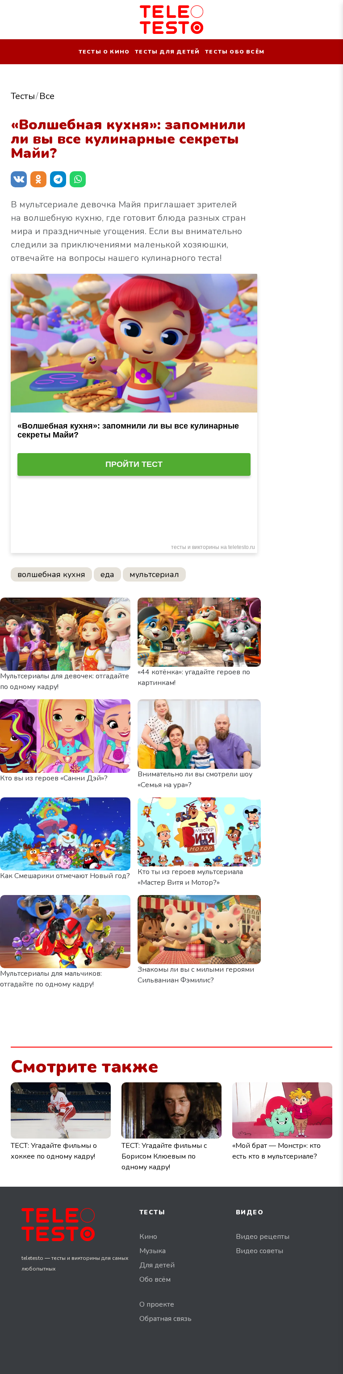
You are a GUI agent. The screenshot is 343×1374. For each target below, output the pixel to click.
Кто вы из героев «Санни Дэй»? (54, 778)
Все (46, 96)
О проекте (156, 1304)
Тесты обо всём (234, 51)
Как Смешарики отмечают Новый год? (65, 876)
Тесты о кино (104, 51)
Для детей (157, 1265)
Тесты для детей (167, 51)
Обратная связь (165, 1319)
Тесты (23, 96)
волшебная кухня (51, 574)
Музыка (152, 1251)
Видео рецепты (262, 1237)
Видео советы (259, 1251)
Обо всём (155, 1279)
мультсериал (154, 574)
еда (107, 574)
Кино (148, 1237)
